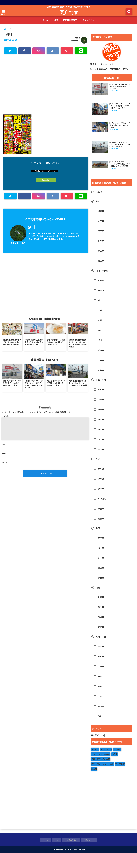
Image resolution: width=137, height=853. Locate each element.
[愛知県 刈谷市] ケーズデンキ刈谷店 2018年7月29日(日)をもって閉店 (119, 87)
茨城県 (101, 340)
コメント (5, 416)
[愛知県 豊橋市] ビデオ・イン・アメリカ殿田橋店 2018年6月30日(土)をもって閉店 (120, 164)
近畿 (98, 459)
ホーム (45, 20)
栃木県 (101, 330)
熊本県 (101, 686)
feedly (46, 180)
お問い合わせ (89, 20)
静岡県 (101, 419)
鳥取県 (101, 568)
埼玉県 (101, 300)
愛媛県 (101, 617)
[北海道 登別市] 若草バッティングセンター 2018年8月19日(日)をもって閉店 (120, 144)
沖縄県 (101, 716)
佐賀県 (101, 656)
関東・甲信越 (102, 270)
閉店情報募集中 (70, 20)
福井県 (101, 449)
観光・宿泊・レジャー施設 (102, 764)
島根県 (101, 578)
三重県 (101, 409)
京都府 (101, 479)
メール (4, 453)
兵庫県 (101, 489)
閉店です (69, 12)
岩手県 (101, 241)
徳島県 (101, 597)
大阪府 (101, 469)
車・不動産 (120, 764)
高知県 (101, 627)
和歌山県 (102, 499)
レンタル (117, 749)
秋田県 (101, 231)
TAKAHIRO (75, 40)
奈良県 (101, 509)
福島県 (101, 211)
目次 (56, 20)
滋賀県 (101, 519)
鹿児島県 (102, 706)
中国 (98, 528)
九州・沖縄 (101, 636)
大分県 (101, 666)
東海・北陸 (101, 380)
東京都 (101, 280)
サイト (4, 462)
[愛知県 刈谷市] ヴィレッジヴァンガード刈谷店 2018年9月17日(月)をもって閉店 (119, 106)
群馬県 (101, 320)
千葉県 (101, 310)
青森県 (101, 251)
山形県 (101, 221)
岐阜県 (101, 399)
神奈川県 (102, 290)
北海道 (99, 192)
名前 (3, 444)
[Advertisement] (45, 87)
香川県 (101, 607)
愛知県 (101, 389)
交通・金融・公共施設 (100, 754)
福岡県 (101, 646)
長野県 (101, 360)
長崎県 (101, 676)
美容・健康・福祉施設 (100, 759)
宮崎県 (101, 696)
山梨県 (101, 370)
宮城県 (101, 261)
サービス (95, 749)
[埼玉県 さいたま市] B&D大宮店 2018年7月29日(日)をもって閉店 (119, 125)
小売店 (114, 754)
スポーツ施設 (106, 749)
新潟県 (101, 350)
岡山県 (101, 548)
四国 (98, 587)
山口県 (101, 558)
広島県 (101, 538)
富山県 (101, 439)
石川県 (101, 429)
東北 (98, 201)
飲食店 (94, 769)
